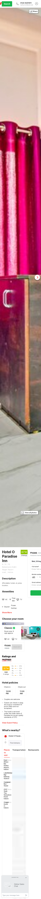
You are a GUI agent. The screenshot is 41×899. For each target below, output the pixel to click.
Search (7, 4)
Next (37, 277)
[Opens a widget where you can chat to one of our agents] (15, 886)
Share (35, 11)
